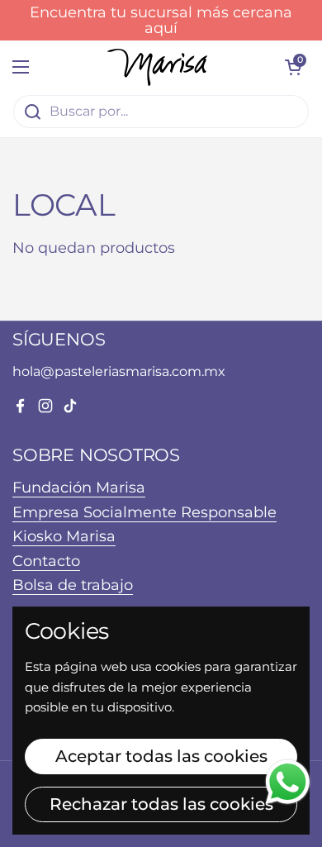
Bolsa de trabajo (72, 584)
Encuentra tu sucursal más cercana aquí (161, 20)
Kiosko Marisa (64, 536)
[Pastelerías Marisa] (157, 67)
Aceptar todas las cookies (161, 756)
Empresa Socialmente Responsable (144, 512)
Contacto (46, 560)
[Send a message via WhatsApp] (288, 782)
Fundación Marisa (78, 487)
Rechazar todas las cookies (161, 804)
